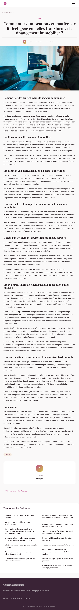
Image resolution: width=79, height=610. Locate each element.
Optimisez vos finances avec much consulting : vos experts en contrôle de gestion (56, 551)
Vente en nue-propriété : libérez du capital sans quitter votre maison (57, 532)
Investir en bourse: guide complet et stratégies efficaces (18, 523)
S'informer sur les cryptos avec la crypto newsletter (19, 516)
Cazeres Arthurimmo (13, 584)
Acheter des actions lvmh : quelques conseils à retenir (21, 546)
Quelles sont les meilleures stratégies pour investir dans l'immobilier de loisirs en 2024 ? (58, 517)
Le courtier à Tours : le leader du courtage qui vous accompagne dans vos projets (20, 539)
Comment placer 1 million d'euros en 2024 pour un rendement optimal (57, 525)
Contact (27, 598)
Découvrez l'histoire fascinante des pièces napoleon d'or (57, 539)
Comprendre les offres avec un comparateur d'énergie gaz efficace (58, 566)
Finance (11, 12)
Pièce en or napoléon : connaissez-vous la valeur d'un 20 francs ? (19, 553)
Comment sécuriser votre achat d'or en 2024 (58, 545)
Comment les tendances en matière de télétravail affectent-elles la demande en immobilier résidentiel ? (19, 531)
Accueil (4, 12)
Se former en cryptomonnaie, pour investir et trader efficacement (20, 560)
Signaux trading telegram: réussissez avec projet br (57, 560)
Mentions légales (16, 598)
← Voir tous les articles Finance (15, 491)
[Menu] (74, 3)
